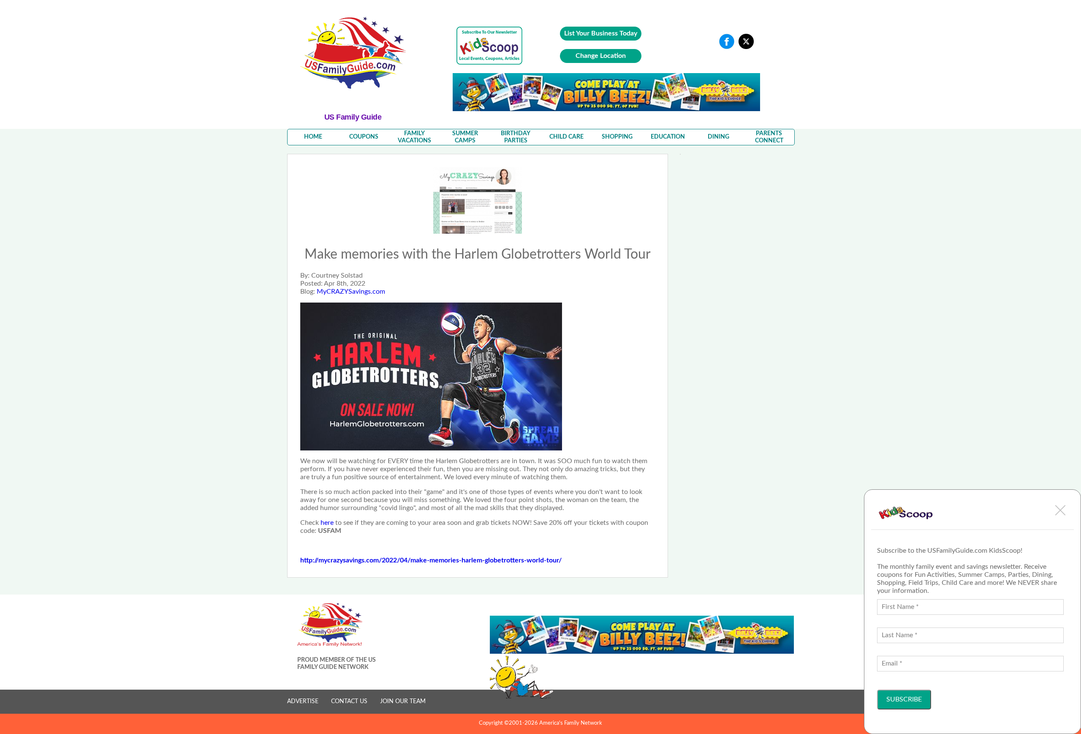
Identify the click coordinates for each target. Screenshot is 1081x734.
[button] (1060, 510)
